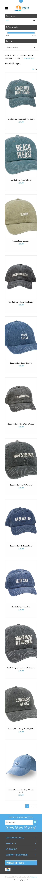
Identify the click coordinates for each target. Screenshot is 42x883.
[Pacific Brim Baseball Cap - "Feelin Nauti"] (21, 765)
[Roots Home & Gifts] (23, 8)
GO (35, 822)
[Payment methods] (7, 869)
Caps (19, 58)
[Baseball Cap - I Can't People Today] (21, 399)
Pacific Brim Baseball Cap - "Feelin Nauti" (21, 791)
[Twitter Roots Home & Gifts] (12, 827)
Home (7, 55)
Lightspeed (24, 880)
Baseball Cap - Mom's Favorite (21, 485)
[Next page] (35, 806)
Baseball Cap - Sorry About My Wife (21, 729)
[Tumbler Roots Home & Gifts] (30, 827)
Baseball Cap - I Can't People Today (21, 424)
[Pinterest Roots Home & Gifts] (21, 827)
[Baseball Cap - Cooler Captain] (21, 338)
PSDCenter (33, 877)
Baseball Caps (29, 58)
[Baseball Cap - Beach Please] (21, 155)
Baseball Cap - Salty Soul (21, 607)
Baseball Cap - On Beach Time (21, 546)
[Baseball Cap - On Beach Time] (21, 521)
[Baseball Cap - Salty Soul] (21, 582)
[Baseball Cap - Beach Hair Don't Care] (21, 94)
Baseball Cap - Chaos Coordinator (21, 302)
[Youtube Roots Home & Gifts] (25, 827)
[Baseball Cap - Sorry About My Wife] (21, 704)
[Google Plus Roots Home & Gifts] (16, 827)
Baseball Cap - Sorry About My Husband (21, 668)
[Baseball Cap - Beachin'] (21, 216)
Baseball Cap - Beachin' (21, 241)
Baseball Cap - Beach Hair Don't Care (21, 119)
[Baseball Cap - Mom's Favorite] (21, 460)
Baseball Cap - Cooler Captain (21, 363)
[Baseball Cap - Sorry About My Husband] (21, 643)
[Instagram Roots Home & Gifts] (34, 827)
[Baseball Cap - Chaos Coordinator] (21, 277)
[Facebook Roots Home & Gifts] (7, 827)
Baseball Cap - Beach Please (21, 180)
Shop (7, 20)
